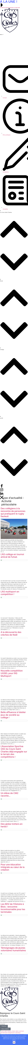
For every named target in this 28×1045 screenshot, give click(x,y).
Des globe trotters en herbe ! (11, 825)
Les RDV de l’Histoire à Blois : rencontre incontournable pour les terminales (13, 908)
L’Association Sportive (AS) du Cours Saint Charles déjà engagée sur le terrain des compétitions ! (14, 751)
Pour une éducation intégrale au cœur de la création (12, 867)
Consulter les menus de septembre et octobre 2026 (10, 7)
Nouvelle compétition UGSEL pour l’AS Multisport (12, 673)
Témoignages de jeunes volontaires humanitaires (13, 949)
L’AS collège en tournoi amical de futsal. (12, 555)
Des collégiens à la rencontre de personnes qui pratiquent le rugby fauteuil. (13, 512)
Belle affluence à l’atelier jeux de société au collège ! (13, 715)
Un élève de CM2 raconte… (9, 794)
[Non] (26, 1039)
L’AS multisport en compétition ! (10, 593)
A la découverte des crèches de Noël (11, 633)
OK (14, 1042)
